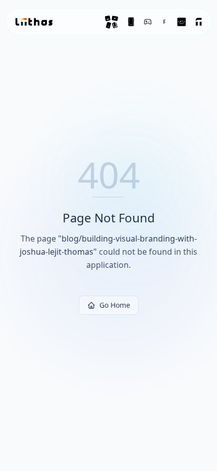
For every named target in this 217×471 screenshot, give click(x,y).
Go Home (114, 305)
